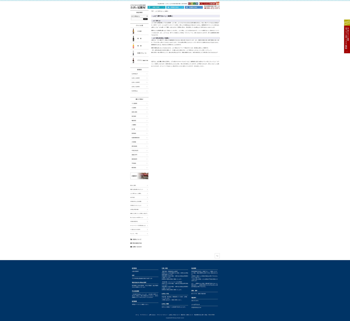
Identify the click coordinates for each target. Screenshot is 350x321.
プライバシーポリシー (162, 314)
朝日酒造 (134, 116)
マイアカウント (144, 314)
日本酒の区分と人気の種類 (135, 201)
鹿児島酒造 (134, 146)
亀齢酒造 (134, 120)
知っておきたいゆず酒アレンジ (136, 217)
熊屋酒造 (134, 133)
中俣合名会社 (135, 150)
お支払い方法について (174, 314)
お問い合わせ (152, 314)
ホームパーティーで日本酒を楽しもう (138, 225)
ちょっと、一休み (134, 233)
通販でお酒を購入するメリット (136, 189)
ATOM (212, 314)
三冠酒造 (134, 107)
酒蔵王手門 (134, 154)
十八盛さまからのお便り (135, 229)
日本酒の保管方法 (134, 221)
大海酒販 (134, 142)
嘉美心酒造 (134, 112)
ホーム (137, 314)
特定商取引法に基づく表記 (200, 314)
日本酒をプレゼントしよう (135, 205)
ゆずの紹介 (132, 197)
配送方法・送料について (187, 314)
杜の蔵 (133, 129)
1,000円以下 (135, 73)
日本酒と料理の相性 (134, 209)
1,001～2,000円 (136, 78)
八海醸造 (134, 124)
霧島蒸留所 (134, 159)
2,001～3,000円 (136, 82)
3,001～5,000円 (136, 86)
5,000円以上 (135, 91)
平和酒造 (134, 163)
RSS (209, 314)
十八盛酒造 (134, 103)
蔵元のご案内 (133, 185)
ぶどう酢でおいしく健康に (161, 11)
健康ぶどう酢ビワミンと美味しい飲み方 (138, 213)
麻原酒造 (134, 167)
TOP (152, 11)
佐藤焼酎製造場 (135, 137)
